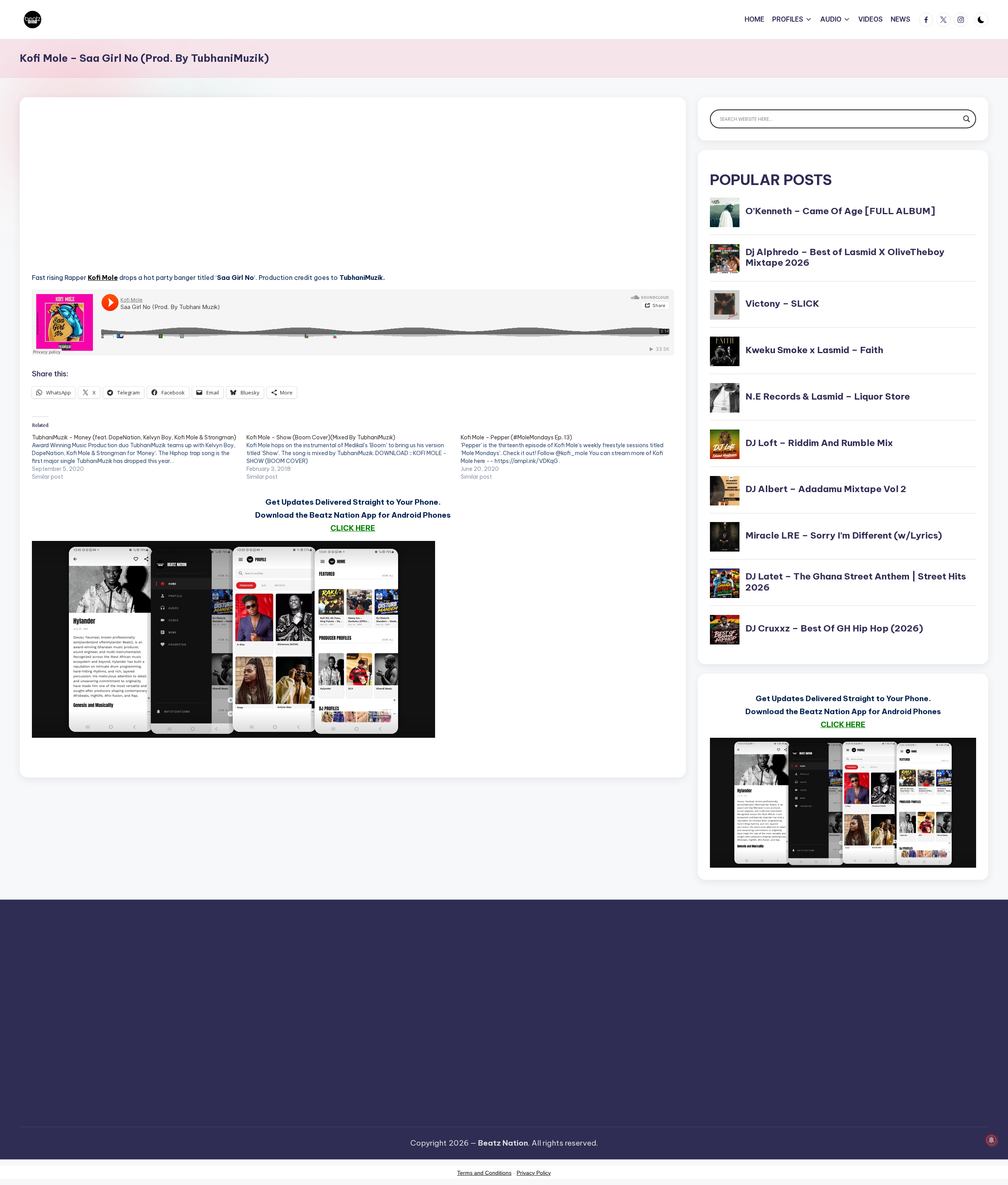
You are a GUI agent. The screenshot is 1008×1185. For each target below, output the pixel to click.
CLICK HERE (352, 528)
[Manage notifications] (991, 1140)
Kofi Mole (103, 277)
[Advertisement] (268, 197)
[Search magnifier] (966, 118)
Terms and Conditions (484, 1173)
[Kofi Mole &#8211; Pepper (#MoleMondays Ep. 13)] (568, 457)
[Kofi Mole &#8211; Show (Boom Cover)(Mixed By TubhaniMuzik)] (353, 457)
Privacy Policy (534, 1173)
